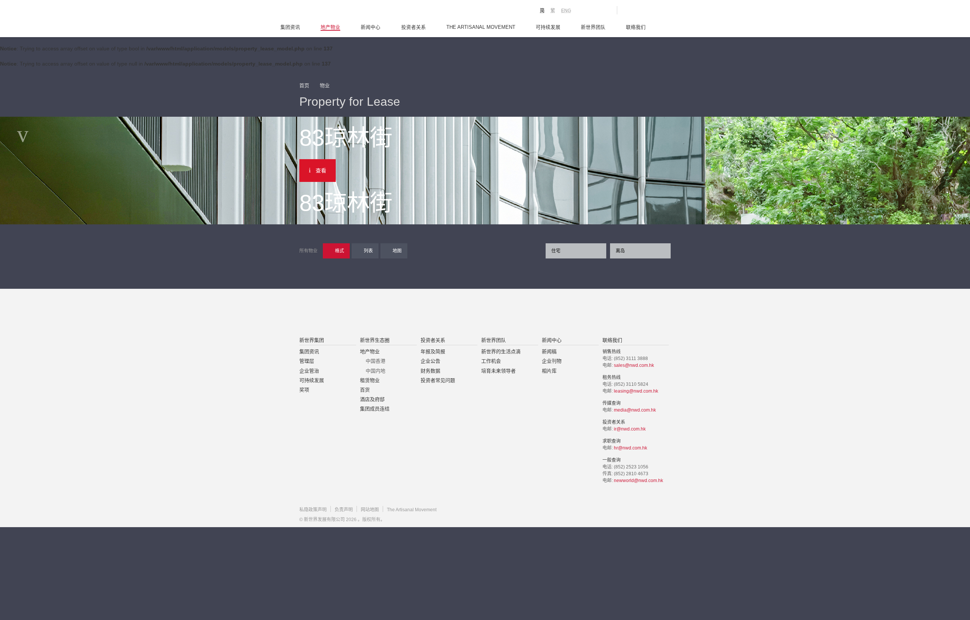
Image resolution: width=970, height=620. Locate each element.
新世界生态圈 (375, 340)
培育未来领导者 (498, 371)
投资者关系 (413, 27)
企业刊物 (552, 361)
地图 (397, 251)
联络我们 (636, 27)
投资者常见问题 (438, 380)
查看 (321, 171)
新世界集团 (311, 340)
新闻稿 (549, 351)
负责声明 (344, 509)
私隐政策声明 (313, 509)
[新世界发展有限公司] (399, 313)
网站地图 (370, 509)
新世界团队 (593, 27)
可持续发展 (548, 27)
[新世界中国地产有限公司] (475, 313)
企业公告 (430, 361)
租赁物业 (370, 380)
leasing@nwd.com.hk (636, 391)
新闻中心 (370, 27)
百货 (365, 390)
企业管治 (309, 371)
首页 (304, 85)
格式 (339, 251)
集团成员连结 (375, 409)
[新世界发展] (341, 11)
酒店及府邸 (372, 399)
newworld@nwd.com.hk (638, 480)
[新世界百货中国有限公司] (561, 313)
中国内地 (375, 371)
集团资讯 (290, 27)
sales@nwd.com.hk (634, 365)
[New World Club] (605, 10)
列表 (368, 251)
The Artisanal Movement (480, 27)
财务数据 (430, 371)
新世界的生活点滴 (501, 351)
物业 (325, 85)
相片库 (549, 371)
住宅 (555, 251)
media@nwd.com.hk (635, 410)
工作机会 (491, 361)
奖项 (304, 390)
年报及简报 (433, 351)
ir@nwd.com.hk (630, 429)
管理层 (306, 361)
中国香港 (375, 361)
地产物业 (330, 27)
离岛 (620, 251)
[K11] (584, 10)
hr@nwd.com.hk (630, 448)
